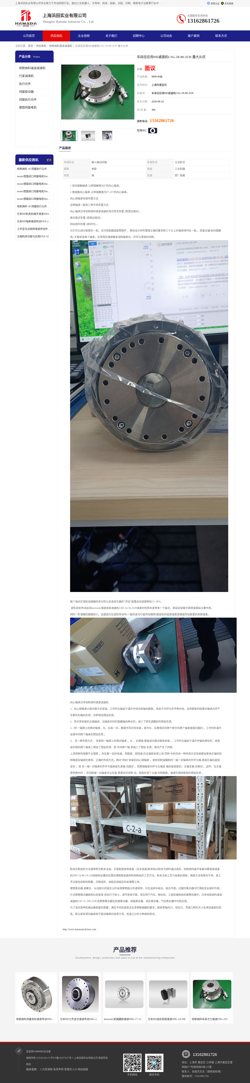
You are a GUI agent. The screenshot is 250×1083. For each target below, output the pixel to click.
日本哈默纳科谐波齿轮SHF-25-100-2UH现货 (216, 1019)
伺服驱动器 (26, 91)
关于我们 (111, 35)
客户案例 (193, 35)
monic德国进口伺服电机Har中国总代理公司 (34, 191)
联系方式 (221, 35)
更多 (49, 160)
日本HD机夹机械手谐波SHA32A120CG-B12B (34, 214)
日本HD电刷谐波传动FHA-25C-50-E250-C (34, 221)
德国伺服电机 (28, 107)
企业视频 (84, 35)
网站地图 (83, 1069)
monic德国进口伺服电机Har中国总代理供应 (34, 199)
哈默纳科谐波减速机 (60, 46)
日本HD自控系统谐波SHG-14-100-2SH (81, 1019)
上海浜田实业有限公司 (86, 1057)
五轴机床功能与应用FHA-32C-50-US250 (34, 236)
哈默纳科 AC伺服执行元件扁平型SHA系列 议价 (34, 168)
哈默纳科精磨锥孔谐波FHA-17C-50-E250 (171, 1019)
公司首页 (29, 35)
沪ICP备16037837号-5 (61, 1057)
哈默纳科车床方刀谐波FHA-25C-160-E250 (127, 1019)
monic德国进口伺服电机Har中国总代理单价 (34, 176)
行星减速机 (26, 76)
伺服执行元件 (28, 99)
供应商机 (56, 35)
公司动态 (166, 35)
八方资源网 (46, 1069)
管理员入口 (70, 1069)
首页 (30, 46)
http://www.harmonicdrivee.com (79, 929)
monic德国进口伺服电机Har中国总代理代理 (34, 183)
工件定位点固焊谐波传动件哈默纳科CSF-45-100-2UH (34, 229)
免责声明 (58, 1069)
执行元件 (25, 83)
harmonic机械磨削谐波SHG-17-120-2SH (38, 1019)
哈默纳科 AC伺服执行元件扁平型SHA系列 (34, 206)
